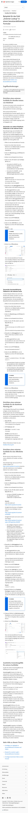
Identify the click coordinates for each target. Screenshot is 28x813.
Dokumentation (6, 10)
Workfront (14, 10)
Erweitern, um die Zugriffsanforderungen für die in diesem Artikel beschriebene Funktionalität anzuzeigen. (13, 91)
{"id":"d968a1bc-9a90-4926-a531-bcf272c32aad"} (12, 34)
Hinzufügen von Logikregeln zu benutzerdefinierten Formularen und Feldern (13, 747)
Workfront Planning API (8, 444)
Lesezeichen (7, 29)
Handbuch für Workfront (10, 13)
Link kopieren (13, 29)
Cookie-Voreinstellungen (7, 805)
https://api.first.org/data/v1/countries (11, 466)
